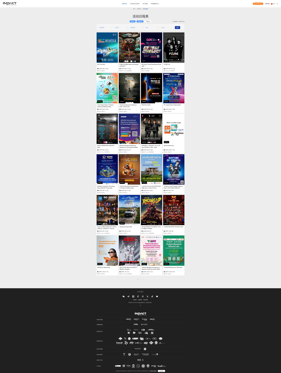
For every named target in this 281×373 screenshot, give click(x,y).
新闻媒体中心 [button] (155, 3)
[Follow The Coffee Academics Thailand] (144, 324)
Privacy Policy (153, 371)
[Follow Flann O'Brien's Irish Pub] (151, 342)
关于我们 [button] (145, 3)
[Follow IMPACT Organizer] (128, 319)
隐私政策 (140, 299)
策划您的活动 (259, 3)
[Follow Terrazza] (154, 338)
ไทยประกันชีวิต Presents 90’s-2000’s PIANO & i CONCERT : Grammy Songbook (106, 228)
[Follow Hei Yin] (125, 338)
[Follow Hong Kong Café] (135, 338)
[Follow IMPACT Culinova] (136, 324)
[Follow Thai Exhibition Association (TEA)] (123, 366)
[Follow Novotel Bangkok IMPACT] (138, 349)
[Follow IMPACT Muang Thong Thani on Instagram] (143, 296)
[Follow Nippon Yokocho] (126, 343)
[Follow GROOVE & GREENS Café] (136, 354)
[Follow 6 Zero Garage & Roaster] (156, 343)
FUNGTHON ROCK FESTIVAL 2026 (173, 227)
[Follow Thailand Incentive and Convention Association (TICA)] (128, 366)
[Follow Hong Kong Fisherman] (129, 338)
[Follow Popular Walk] (146, 333)
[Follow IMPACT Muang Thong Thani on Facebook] (138, 296)
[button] (277, 3)
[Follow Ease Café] (162, 343)
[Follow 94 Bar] (124, 354)
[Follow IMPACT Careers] (152, 319)
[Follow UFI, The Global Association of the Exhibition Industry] (162, 366)
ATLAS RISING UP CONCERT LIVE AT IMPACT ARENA (151, 227)
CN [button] (273, 4)
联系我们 (267, 3)
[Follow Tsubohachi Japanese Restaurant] (119, 343)
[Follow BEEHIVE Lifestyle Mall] (143, 330)
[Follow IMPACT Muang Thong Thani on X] (147, 296)
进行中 (132, 21)
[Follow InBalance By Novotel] (145, 354)
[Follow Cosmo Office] (134, 333)
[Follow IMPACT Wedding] (144, 319)
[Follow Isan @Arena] (138, 343)
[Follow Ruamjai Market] (152, 333)
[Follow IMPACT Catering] (136, 319)
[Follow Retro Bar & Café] (146, 343)
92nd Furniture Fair (169, 145)
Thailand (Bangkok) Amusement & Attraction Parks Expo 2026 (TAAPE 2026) (151, 269)
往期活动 (148, 21)
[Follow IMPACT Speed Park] (151, 329)
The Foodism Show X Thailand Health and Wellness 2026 (105, 105)
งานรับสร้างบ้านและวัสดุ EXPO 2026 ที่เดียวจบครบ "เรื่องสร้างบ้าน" (151, 187)
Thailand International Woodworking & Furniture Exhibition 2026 (128, 187)
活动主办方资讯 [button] (135, 3)
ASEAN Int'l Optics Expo (103, 267)
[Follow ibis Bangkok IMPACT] (145, 349)
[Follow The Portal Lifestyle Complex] (136, 329)
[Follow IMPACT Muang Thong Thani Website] (140, 314)
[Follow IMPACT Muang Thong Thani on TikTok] (152, 296)
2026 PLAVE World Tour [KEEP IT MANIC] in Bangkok (128, 268)
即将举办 (140, 21)
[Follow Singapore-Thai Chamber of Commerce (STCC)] (118, 366)
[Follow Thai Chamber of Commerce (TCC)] (143, 366)
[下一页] (143, 279)
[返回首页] (9, 3)
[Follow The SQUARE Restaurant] (155, 354)
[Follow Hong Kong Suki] (142, 338)
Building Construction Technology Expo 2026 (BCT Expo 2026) (106, 187)
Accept (161, 371)
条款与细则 (145, 299)
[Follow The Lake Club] (129, 329)
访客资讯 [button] (124, 3)
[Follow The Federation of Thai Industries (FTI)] (153, 366)
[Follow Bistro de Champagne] (148, 339)
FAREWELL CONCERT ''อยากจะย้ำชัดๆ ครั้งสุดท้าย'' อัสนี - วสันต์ (151, 146)
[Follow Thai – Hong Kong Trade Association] (138, 366)
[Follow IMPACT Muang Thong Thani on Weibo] (128, 296)
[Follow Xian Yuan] (120, 338)
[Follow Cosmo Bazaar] (129, 333)
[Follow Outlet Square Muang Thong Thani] (140, 333)
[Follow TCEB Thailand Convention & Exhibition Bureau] (140, 360)
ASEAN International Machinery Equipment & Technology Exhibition (128, 146)
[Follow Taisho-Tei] (131, 343)
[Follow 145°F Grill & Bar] (129, 354)
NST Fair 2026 (101, 64)
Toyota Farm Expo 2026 (125, 227)
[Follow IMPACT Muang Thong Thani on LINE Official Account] (133, 296)
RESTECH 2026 (146, 105)
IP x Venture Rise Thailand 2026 (172, 105)
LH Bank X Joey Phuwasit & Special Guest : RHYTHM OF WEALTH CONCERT (173, 188)
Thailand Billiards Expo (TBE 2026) (173, 267)
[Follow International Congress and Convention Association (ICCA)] (133, 366)
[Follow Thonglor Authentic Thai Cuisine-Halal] (160, 338)
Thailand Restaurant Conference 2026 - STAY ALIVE (127, 105)
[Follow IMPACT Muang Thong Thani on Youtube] (157, 296)
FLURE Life (167, 64)
